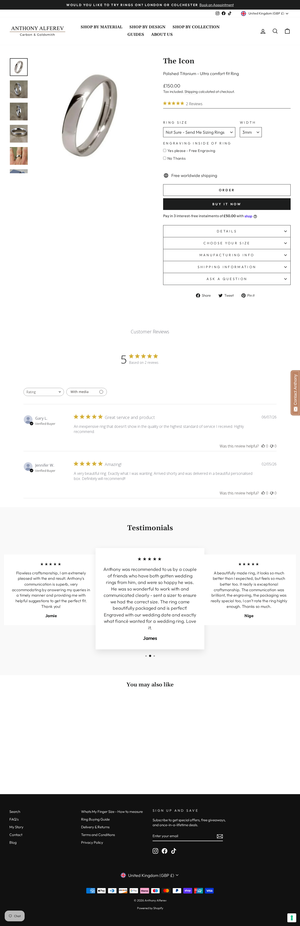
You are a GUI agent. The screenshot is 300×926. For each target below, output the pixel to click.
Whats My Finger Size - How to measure (112, 811)
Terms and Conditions (98, 834)
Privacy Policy (92, 842)
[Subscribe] (220, 836)
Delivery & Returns (95, 827)
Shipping (191, 91)
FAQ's (14, 819)
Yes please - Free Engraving (191, 150)
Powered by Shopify (150, 908)
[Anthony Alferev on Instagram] (155, 851)
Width (248, 122)
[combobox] (43, 392)
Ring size (175, 122)
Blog (13, 842)
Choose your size (226, 243)
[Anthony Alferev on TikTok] (173, 851)
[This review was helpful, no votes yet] (263, 446)
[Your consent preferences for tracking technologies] (291, 917)
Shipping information (227, 267)
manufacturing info (227, 255)
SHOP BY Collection (196, 27)
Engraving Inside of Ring (197, 143)
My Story (16, 827)
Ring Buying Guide (95, 819)
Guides (136, 34)
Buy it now (227, 204)
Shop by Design (147, 27)
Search (14, 811)
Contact (15, 834)
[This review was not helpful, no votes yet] (271, 446)
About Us (162, 34)
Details (227, 231)
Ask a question (226, 279)
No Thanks (176, 158)
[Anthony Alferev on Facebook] (164, 851)
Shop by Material (101, 27)
